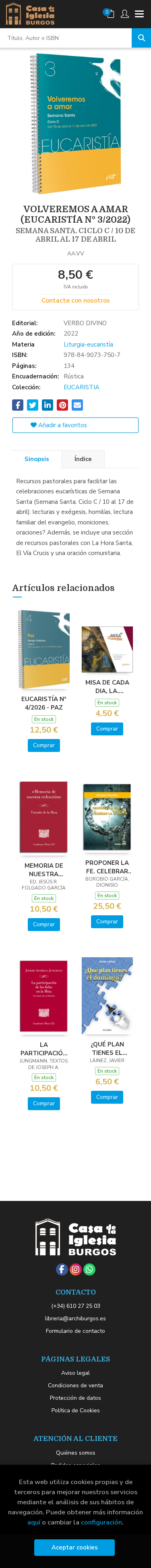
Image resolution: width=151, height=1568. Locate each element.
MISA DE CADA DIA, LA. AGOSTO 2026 (107, 687)
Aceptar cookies (75, 1547)
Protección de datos (75, 1398)
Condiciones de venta (75, 1385)
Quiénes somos (75, 1453)
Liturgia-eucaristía (88, 344)
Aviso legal (75, 1373)
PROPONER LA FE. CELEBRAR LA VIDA (107, 867)
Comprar (44, 745)
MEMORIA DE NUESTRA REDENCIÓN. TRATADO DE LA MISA (44, 870)
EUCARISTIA (81, 387)
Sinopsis (37, 459)
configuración (101, 1522)
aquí (33, 1522)
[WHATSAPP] (89, 1269)
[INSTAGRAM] (76, 1269)
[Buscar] (141, 38)
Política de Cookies (76, 1410)
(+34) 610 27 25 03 (75, 1306)
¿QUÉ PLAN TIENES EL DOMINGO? (107, 1048)
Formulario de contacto (75, 1331)
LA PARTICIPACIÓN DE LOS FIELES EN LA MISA (44, 1049)
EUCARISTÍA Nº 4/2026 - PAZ (43, 703)
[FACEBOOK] (62, 1269)
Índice (83, 459)
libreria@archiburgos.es (75, 1318)
